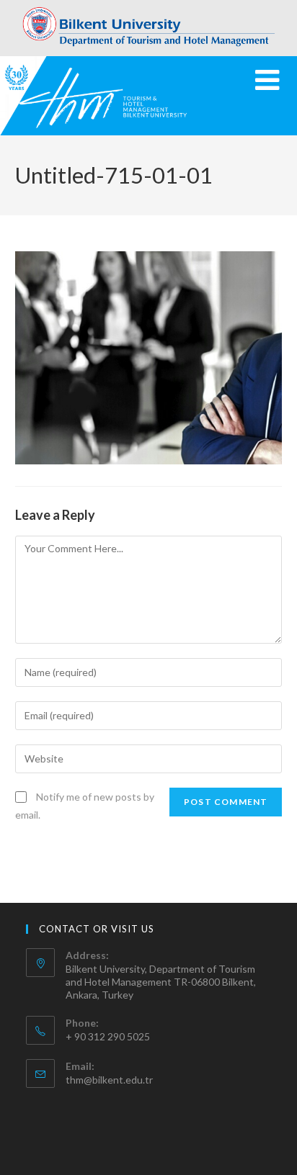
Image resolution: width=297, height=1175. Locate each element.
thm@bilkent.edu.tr (109, 1079)
